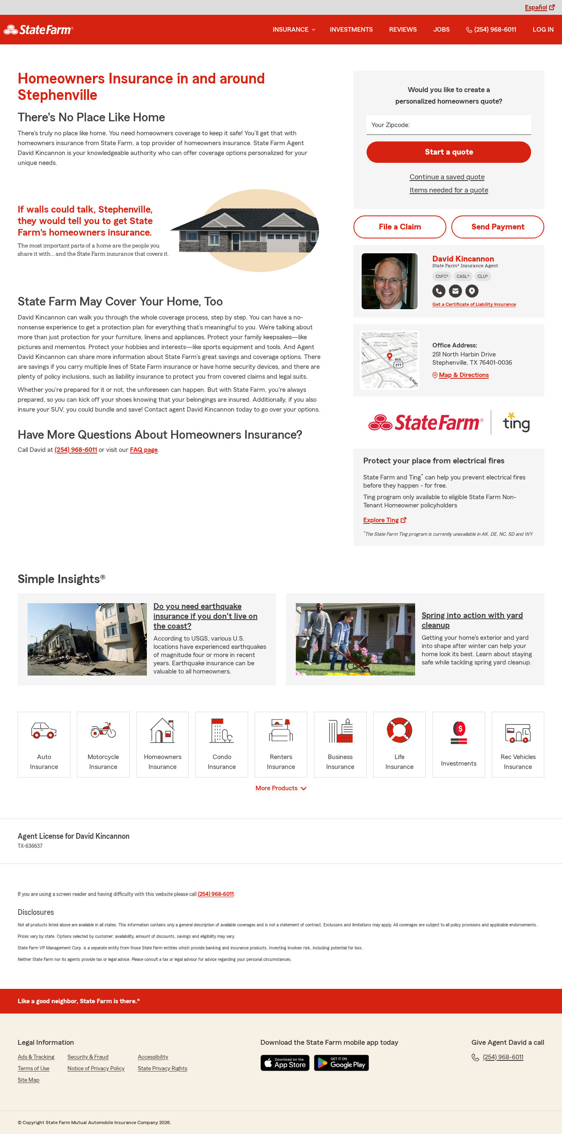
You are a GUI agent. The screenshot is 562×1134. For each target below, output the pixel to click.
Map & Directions (464, 375)
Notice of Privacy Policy (96, 1069)
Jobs (441, 29)
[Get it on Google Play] (341, 1063)
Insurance (291, 29)
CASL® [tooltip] (463, 276)
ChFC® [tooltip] (442, 276)
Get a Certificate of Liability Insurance (474, 304)
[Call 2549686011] (439, 291)
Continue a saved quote (447, 177)
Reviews (403, 29)
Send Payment (498, 227)
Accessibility (153, 1057)
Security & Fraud (88, 1057)
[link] (38, 29)
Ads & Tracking (36, 1057)
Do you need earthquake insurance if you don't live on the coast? (205, 616)
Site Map (28, 1080)
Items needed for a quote (449, 190)
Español (536, 7)
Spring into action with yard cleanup (472, 620)
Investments (351, 29)
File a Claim (400, 227)
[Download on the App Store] (285, 1063)
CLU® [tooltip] (483, 276)
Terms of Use (33, 1069)
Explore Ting (381, 520)
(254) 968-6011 (495, 29)
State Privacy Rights (162, 1069)
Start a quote (449, 152)
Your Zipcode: (391, 125)
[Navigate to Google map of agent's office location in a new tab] (471, 291)
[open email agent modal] (455, 292)
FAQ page (144, 450)
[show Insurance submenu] (312, 30)
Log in (543, 29)
